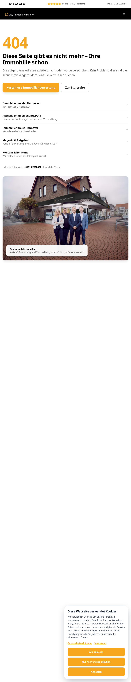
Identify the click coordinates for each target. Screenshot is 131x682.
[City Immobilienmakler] (19, 14)
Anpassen (96, 671)
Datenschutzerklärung (80, 643)
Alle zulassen (96, 651)
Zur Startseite (75, 87)
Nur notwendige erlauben (96, 661)
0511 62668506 (33, 167)
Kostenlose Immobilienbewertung (30, 87)
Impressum (100, 643)
